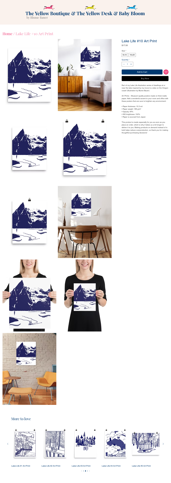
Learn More (159, 52)
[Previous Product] (7, 443)
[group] (85, 446)
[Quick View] (25, 444)
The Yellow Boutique (47, 13)
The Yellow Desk (94, 13)
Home (7, 33)
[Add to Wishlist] (165, 76)
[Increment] (131, 68)
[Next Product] (163, 443)
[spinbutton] (127, 68)
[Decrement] (123, 68)
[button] (29, 75)
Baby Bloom (132, 13)
